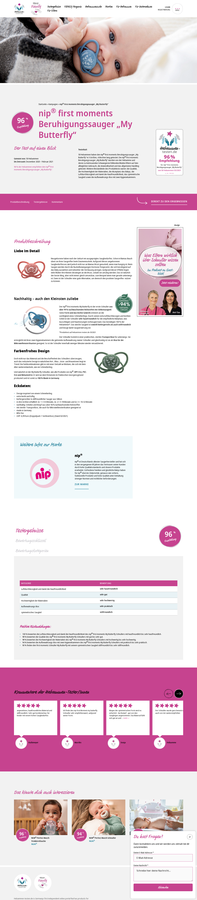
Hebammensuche (93, 6)
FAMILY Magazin (72, 6)
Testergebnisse (54, 6)
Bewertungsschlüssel (30, 541)
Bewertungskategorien (31, 551)
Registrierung (164, 10)
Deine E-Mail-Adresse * (144, 852)
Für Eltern (52, 10)
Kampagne (53, 104)
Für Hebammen (123, 6)
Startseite (43, 104)
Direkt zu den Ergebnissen (169, 202)
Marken (108, 6)
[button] (168, 693)
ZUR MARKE (82, 485)
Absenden (163, 887)
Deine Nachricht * (141, 865)
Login (167, 7)
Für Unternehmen (143, 6)
